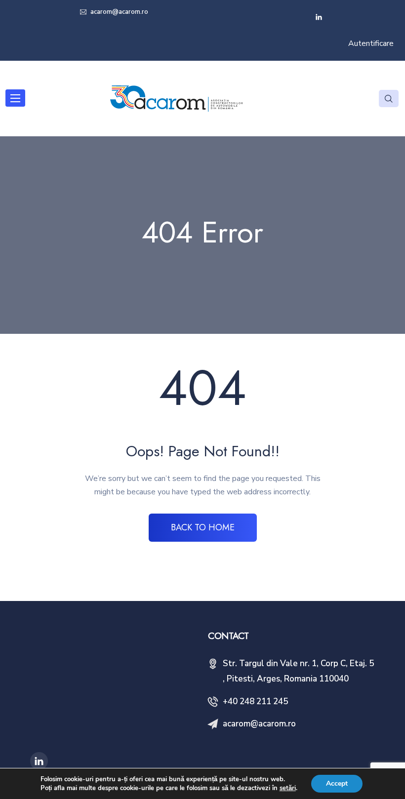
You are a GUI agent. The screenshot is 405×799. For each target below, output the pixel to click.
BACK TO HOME (203, 527)
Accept (337, 783)
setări (288, 788)
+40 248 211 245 (255, 701)
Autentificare (371, 43)
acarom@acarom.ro (118, 11)
